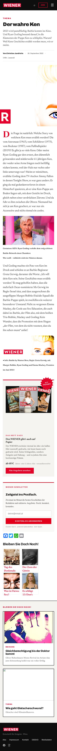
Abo (4, 740)
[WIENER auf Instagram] (9, 745)
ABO (43, 5)
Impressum (14, 740)
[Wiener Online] (12, 5)
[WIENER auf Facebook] (4, 745)
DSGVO (35, 740)
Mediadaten (47, 740)
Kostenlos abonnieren (28, 521)
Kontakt (25, 740)
